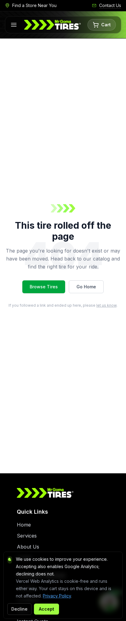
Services (27, 536)
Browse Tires (44, 286)
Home (24, 525)
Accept (46, 609)
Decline (19, 609)
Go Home (86, 286)
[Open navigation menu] (13, 24)
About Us (28, 547)
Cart (106, 24)
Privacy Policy (57, 595)
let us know (106, 305)
